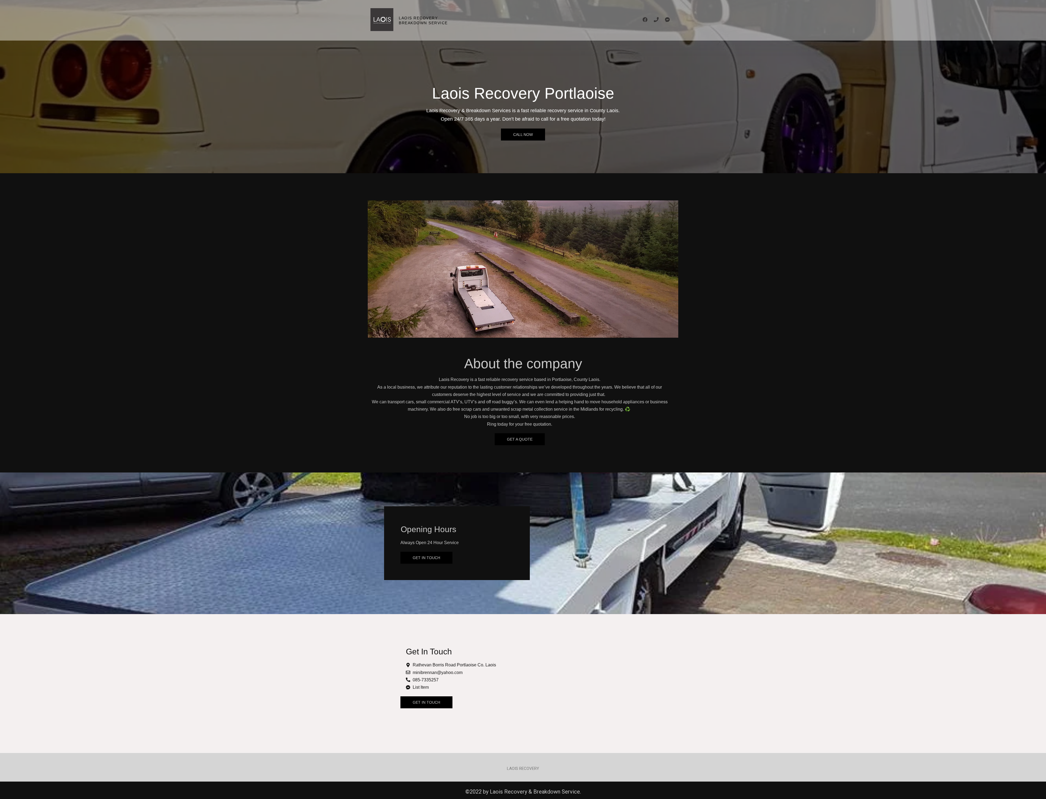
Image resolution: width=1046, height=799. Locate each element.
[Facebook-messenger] (667, 20)
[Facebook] (645, 20)
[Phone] (656, 20)
